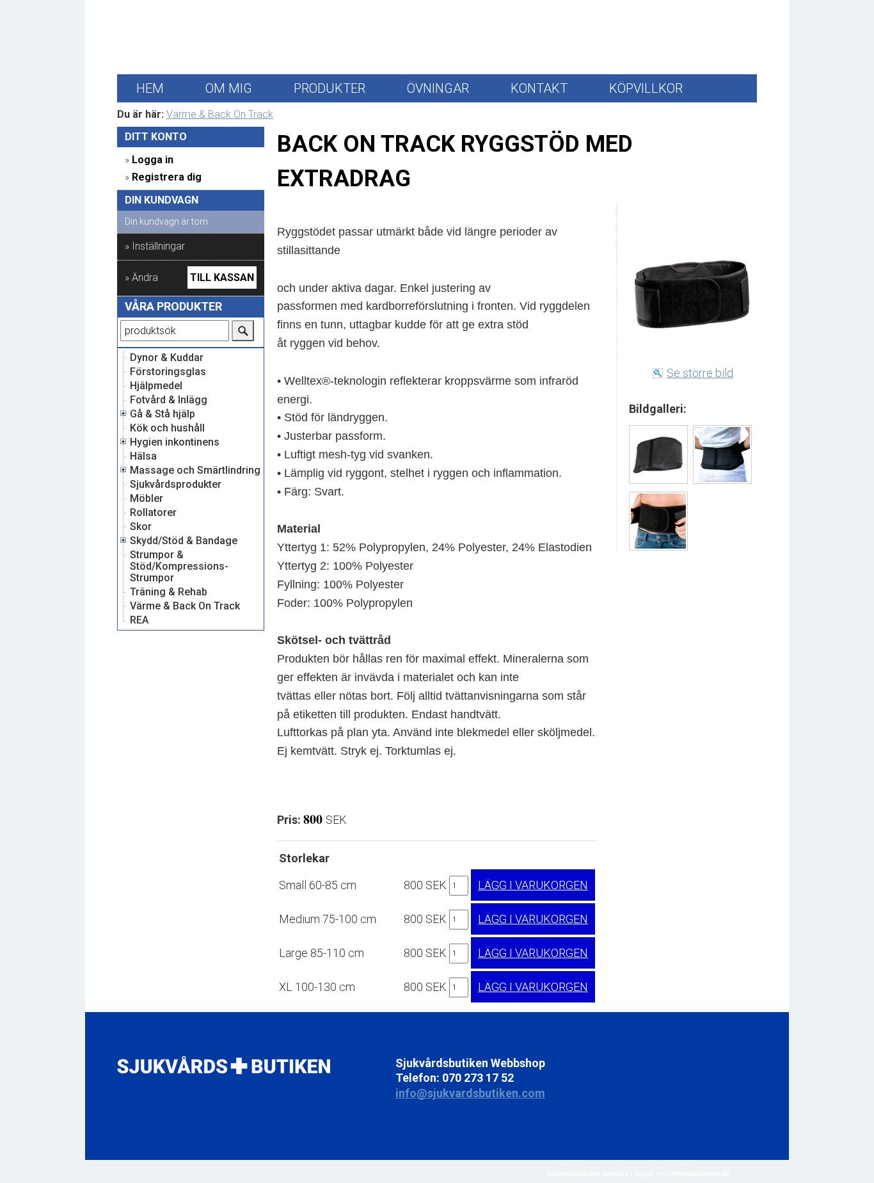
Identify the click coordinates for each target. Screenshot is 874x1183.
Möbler (146, 498)
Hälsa (143, 456)
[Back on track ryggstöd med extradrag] (658, 454)
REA (139, 620)
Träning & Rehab (168, 592)
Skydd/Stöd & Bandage (183, 541)
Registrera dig (167, 177)
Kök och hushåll (167, 428)
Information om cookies (588, 1173)
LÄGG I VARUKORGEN (533, 885)
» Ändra (141, 277)
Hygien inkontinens (174, 442)
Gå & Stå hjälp (162, 414)
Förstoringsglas (168, 372)
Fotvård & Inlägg (168, 400)
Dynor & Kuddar (166, 358)
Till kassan (222, 277)
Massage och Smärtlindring (195, 470)
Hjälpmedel (156, 386)
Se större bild (700, 373)
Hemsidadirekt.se (700, 1173)
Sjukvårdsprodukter (175, 484)
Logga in (152, 160)
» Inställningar (155, 246)
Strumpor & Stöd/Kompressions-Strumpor (179, 566)
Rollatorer (153, 513)
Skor (141, 527)
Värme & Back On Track (219, 114)
